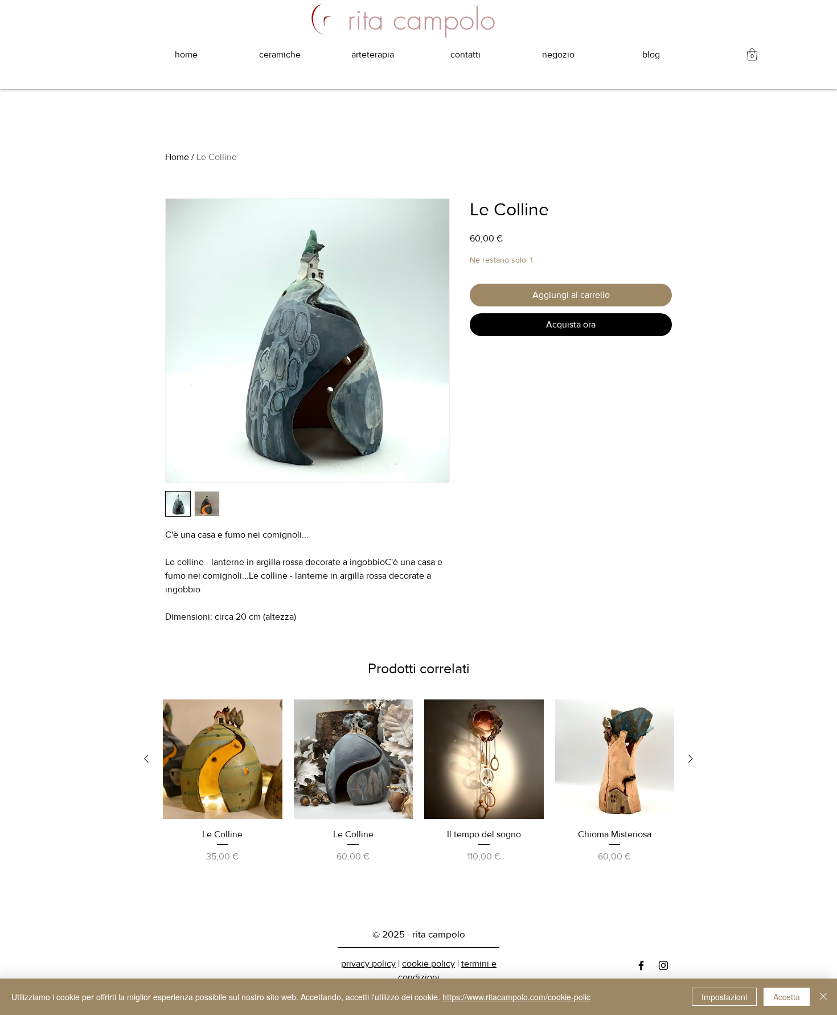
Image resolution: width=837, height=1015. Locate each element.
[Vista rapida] (222, 759)
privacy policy (368, 963)
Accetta (786, 996)
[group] (419, 802)
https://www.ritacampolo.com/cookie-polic (516, 996)
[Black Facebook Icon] (641, 965)
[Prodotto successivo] (691, 759)
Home (177, 157)
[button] (752, 54)
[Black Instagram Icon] (663, 965)
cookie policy (428, 963)
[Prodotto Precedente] (146, 759)
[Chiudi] (823, 997)
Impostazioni (724, 996)
